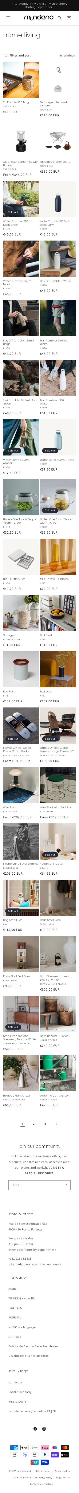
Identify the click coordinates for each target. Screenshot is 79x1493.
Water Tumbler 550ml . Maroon (18, 282)
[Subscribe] (65, 1185)
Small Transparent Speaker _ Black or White (19, 1037)
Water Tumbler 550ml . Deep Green (18, 223)
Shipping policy (43, 1477)
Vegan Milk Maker (52, 864)
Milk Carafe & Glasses (54, 579)
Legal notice (63, 1477)
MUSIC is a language (22, 1327)
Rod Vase (46, 691)
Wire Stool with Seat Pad (56, 807)
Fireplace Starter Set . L (55, 162)
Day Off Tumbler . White (55, 281)
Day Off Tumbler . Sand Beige (18, 342)
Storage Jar (11, 635)
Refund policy (43, 1471)
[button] (8, 18)
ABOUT (13, 1289)
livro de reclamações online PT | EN (32, 1411)
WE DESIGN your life (21, 1298)
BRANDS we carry (20, 1392)
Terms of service (22, 1477)
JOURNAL (14, 1317)
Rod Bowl (46, 635)
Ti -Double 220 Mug (16, 102)
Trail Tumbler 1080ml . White (54, 402)
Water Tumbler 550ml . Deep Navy (55, 223)
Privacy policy (62, 1471)
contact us (15, 1382)
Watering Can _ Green (55, 1095)
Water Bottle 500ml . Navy (57, 460)
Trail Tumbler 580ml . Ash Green (20, 402)
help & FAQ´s (17, 1402)
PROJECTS (15, 1308)
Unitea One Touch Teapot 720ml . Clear (57, 521)
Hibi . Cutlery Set (14, 579)
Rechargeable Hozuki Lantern (54, 104)
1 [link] (22, 1124)
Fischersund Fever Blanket (20, 864)
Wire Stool (9, 807)
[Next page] (56, 1123)
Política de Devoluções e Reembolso (33, 1346)
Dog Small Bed (13, 920)
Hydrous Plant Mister (16, 1095)
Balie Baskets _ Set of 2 (55, 1036)
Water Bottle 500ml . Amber (16, 461)
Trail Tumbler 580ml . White (54, 342)
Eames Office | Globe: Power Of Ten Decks (17, 749)
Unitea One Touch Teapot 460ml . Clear (20, 521)
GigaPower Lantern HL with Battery (21, 163)
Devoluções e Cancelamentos (28, 1356)
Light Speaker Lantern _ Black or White (55, 978)
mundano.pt (24, 1471)
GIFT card (14, 1337)
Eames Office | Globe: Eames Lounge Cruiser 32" (57, 749)
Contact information (41, 1483)
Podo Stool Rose (50, 920)
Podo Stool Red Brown (17, 976)
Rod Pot (8, 691)
